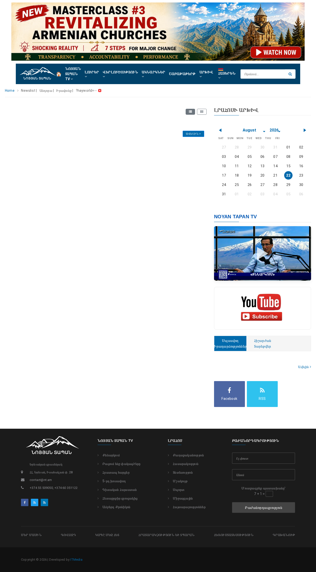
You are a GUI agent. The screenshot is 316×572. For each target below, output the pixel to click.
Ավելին (304, 367)
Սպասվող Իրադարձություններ (230, 343)
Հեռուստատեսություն (234, 535)
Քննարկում (111, 455)
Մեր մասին (31, 535)
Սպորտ (178, 490)
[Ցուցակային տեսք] (190, 112)
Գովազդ (68, 535)
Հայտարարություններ (189, 507)
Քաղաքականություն (188, 455)
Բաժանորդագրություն (263, 507)
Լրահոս (175, 441)
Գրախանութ (284, 535)
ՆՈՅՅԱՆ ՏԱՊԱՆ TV (73, 74)
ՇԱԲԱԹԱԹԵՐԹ (182, 74)
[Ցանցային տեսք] (201, 112)
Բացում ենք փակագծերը (121, 464)
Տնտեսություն (183, 472)
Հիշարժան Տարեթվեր (262, 343)
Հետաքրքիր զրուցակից (120, 498)
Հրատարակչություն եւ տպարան (166, 535)
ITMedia (76, 559)
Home (10, 90)
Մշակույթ (180, 481)
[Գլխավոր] (58, 73)
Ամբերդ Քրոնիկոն (116, 507)
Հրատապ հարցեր (116, 472)
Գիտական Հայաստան (119, 490)
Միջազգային (183, 498)
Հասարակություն (185, 464)
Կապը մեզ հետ (107, 535)
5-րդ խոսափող (114, 481)
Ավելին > (193, 133)
